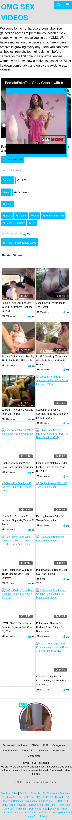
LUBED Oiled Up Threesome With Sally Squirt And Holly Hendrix (52, 360)
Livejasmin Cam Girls (36, 800)
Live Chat (43, 750)
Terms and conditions (15, 745)
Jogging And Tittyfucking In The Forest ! (50, 305)
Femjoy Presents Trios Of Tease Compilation (49, 518)
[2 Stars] (7, 233)
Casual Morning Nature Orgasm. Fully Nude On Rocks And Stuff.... (52, 680)
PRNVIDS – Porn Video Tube (31, 808)
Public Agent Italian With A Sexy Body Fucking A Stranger (18, 465)
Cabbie (22, 215)
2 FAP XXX (28, 750)
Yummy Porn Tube (35, 816)
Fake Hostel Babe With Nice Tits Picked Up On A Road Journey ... (17, 574)
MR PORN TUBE (59, 800)
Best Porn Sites (9, 793)
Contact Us (34, 755)
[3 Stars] (12, 233)
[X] (65, 90)
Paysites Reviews (26, 804)
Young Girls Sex (61, 812)
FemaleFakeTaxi (54, 215)
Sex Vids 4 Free (58, 808)
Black (8, 215)
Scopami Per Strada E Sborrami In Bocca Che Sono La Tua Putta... (52, 413)
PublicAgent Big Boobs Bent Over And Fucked (51, 572)
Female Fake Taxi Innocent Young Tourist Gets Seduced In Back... (17, 307)
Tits (33, 223)
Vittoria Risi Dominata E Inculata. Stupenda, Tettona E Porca (18, 520)
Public (9, 204)
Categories (58, 745)
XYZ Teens (45, 812)
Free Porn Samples (12, 800)
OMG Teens (8, 804)
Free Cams (59, 750)
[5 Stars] (21, 233)
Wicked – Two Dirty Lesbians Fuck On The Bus (17, 411)
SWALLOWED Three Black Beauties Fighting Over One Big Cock (17, 627)
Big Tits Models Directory (56, 793)
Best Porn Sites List (30, 793)
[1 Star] (3, 233)
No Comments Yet (12, 159)
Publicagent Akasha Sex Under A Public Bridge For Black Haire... (50, 627)
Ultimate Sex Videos (12, 812)
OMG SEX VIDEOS (18, 12)
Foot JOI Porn (26, 797)
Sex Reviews (10, 750)
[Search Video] (58, 5)
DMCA (35, 745)
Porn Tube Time (47, 804)
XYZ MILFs (31, 812)
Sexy (22, 223)
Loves (8, 223)
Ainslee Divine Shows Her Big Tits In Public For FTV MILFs (18, 358)
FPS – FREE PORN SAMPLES (52, 797)
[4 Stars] (16, 233)
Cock (36, 215)
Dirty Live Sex (9, 797)
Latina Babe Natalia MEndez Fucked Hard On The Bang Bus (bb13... (51, 467)
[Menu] (67, 5)
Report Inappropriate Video (21, 242)
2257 (45, 745)
